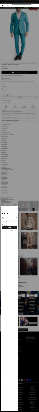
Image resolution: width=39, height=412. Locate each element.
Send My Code (9, 227)
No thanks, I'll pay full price (10, 230)
